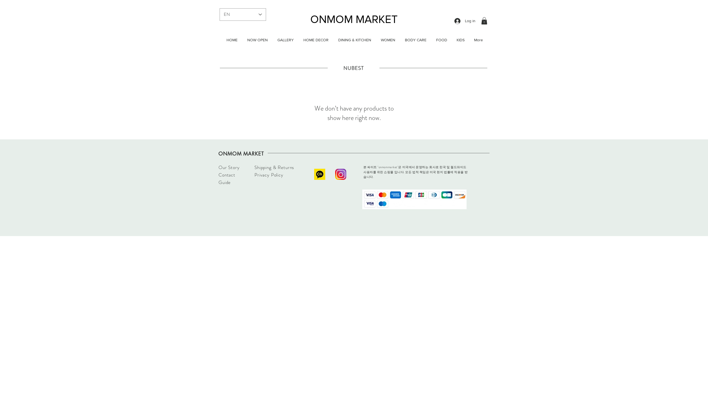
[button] (484, 20)
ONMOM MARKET (354, 19)
